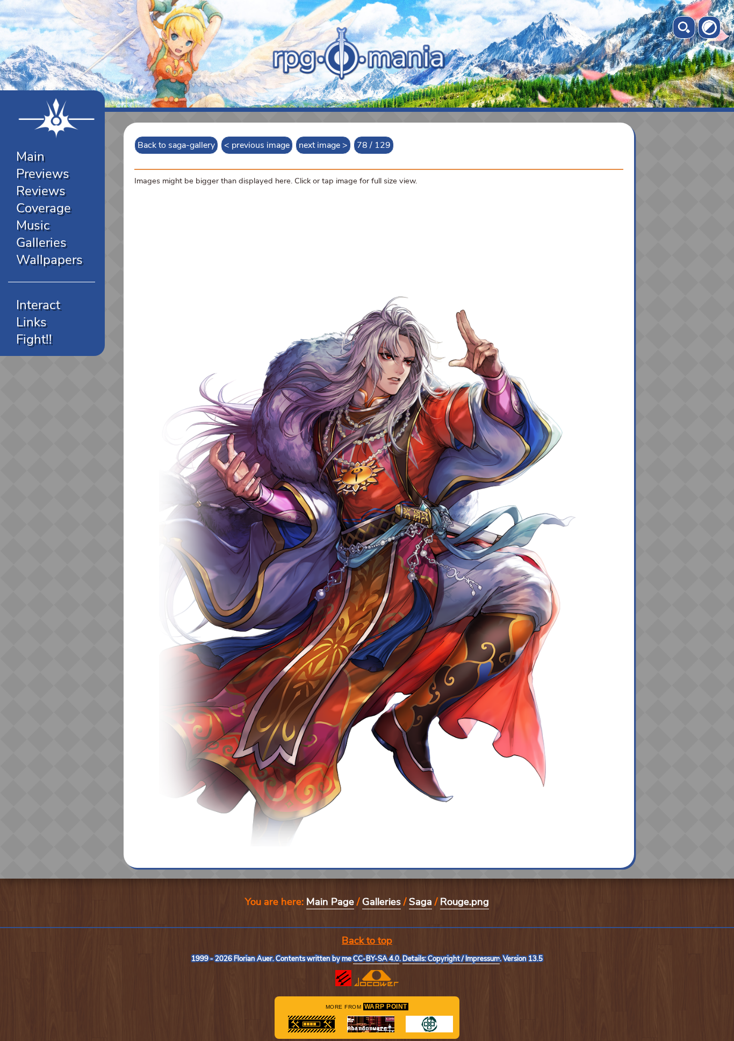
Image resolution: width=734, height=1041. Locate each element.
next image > (323, 145)
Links (31, 322)
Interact (38, 304)
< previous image (257, 145)
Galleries (41, 242)
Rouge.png (464, 902)
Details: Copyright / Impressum (451, 959)
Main (30, 156)
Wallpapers (49, 259)
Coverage (43, 208)
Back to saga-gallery (176, 145)
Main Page (330, 902)
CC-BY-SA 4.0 (376, 959)
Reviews (41, 190)
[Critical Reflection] (429, 1024)
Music (33, 225)
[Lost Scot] (311, 1024)
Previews (42, 173)
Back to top (367, 940)
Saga (420, 902)
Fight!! (34, 339)
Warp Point (385, 1006)
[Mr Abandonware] (370, 1024)
